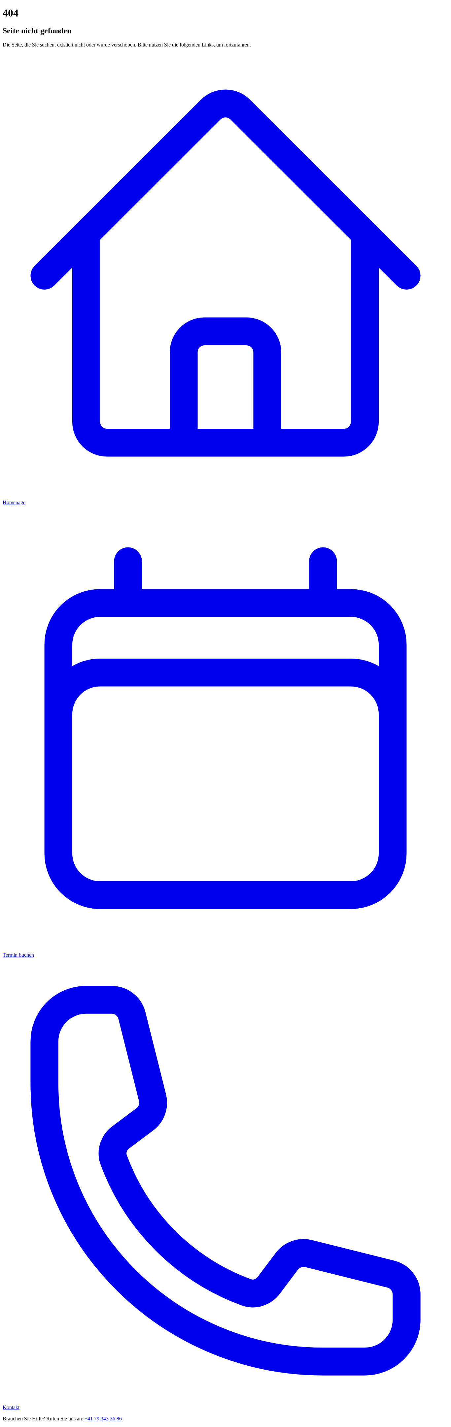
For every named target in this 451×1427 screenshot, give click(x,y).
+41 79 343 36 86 (103, 1418)
